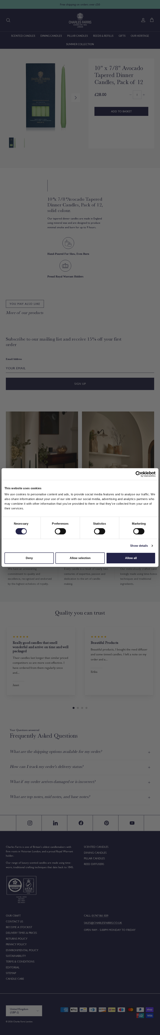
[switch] (60, 531)
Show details (139, 545)
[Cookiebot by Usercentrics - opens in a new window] (138, 474)
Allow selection (80, 558)
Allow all (131, 558)
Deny (29, 558)
